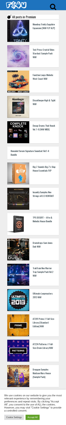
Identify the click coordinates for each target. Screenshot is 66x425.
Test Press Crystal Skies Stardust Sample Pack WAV (43, 53)
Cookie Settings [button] (14, 417)
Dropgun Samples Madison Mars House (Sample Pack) (42, 373)
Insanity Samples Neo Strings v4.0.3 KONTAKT (43, 194)
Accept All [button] (33, 417)
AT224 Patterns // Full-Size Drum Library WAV (43, 346)
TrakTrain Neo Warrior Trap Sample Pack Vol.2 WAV (43, 271)
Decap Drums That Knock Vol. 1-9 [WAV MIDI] (44, 127)
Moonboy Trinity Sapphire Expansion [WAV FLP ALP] (44, 26)
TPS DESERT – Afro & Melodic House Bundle (42, 219)
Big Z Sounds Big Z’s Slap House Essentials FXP (44, 168)
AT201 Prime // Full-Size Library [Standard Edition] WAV (43, 322)
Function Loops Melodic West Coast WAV (43, 76)
